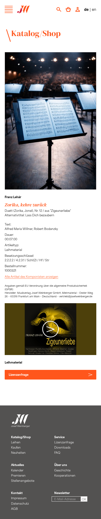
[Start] (20, 424)
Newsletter (62, 493)
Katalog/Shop (36, 33)
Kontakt (17, 493)
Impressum (19, 498)
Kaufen (16, 447)
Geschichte (62, 470)
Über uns (60, 465)
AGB (14, 509)
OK (84, 499)
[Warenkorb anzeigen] (68, 9)
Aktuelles (17, 465)
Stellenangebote (22, 480)
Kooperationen (64, 475)
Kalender (17, 470)
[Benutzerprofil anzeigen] (78, 9)
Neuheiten (18, 452)
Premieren (18, 475)
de (86, 9)
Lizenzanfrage (18, 374)
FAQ (57, 452)
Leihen (15, 442)
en (94, 9)
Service (59, 437)
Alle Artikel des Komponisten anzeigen (31, 276)
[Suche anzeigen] (59, 9)
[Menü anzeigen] (9, 9)
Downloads (62, 447)
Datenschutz (20, 503)
